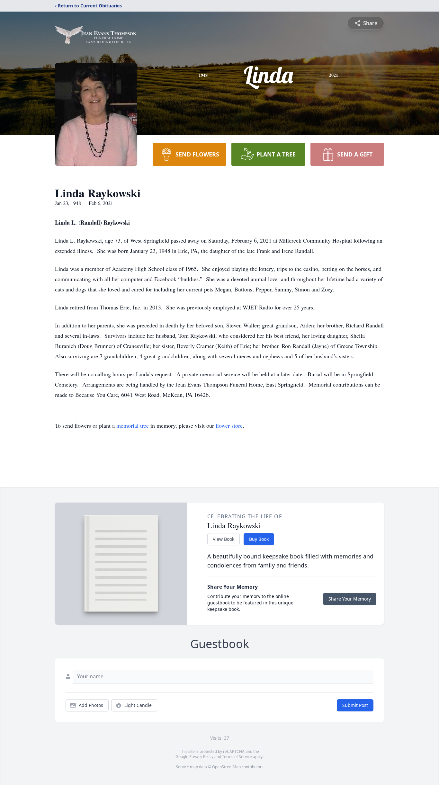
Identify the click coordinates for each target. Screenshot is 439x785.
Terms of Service (237, 756)
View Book (223, 539)
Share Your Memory (349, 599)
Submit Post (355, 705)
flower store (229, 425)
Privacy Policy (201, 756)
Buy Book (259, 539)
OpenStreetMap (226, 767)
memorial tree (132, 425)
